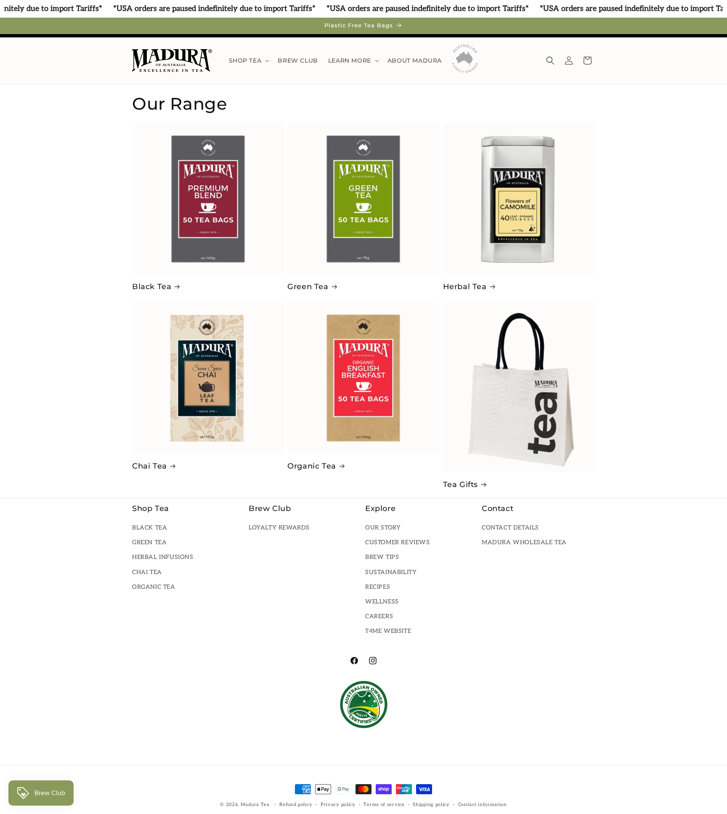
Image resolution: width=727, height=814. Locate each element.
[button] (248, 60)
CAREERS (379, 616)
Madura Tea (255, 804)
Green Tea (307, 286)
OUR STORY (383, 527)
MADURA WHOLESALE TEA (524, 542)
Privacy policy (338, 804)
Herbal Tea (465, 286)
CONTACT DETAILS (510, 527)
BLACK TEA (149, 527)
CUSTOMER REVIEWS (397, 542)
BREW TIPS (382, 557)
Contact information (482, 804)
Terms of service (384, 804)
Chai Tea (149, 466)
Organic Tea (311, 466)
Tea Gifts (460, 484)
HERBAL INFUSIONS (163, 557)
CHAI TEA (147, 572)
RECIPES (377, 586)
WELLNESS (382, 601)
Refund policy (295, 804)
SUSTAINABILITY (391, 572)
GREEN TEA (149, 542)
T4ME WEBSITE (388, 631)
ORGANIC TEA (153, 586)
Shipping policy (431, 804)
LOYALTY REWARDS (279, 527)
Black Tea (151, 286)
